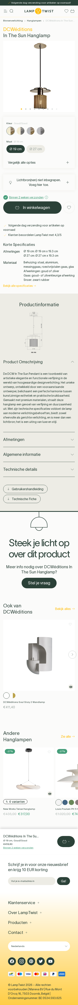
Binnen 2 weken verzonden (18, 847)
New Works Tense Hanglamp (19, 809)
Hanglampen (34, 20)
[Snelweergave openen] (70, 686)
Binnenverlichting (13, 20)
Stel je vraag (39, 583)
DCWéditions (17, 29)
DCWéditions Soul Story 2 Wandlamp (24, 702)
